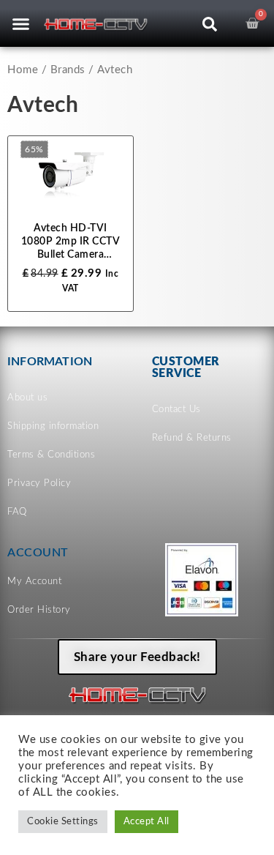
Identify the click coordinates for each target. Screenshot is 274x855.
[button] (20, 23)
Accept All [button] (146, 821)
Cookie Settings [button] (63, 821)
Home (22, 69)
